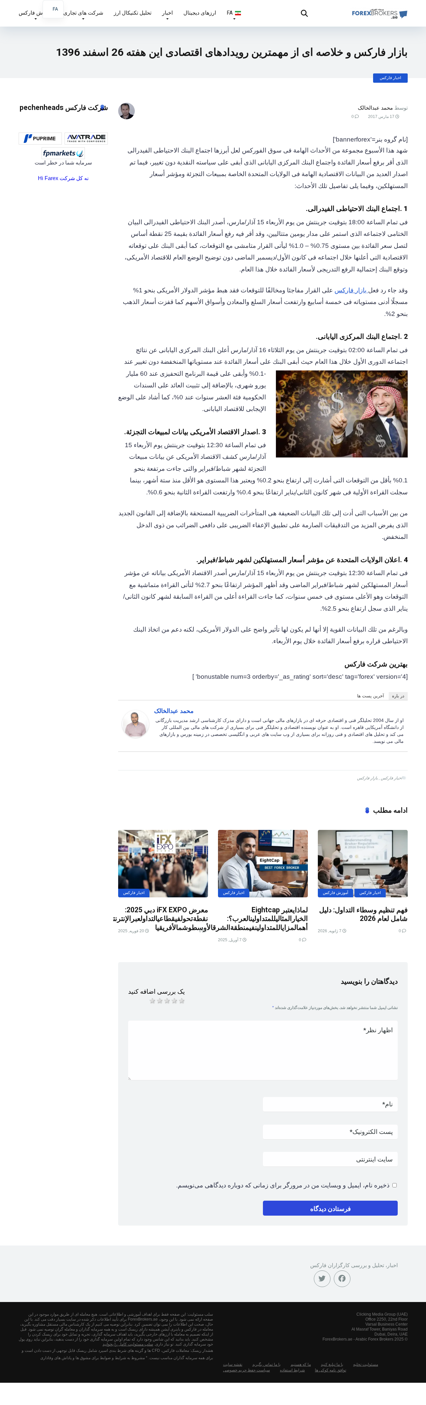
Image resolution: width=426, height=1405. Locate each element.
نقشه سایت (232, 1364)
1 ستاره (151, 1000)
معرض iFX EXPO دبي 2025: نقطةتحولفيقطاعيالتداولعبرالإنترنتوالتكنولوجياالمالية (135, 914)
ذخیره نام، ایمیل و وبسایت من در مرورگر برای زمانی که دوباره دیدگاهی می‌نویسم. (282, 1185)
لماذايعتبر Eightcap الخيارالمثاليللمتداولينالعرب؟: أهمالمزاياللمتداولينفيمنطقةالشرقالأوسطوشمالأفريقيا (231, 919)
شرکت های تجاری (83, 13)
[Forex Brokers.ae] (379, 11)
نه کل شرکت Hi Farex (63, 178)
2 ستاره (159, 1000)
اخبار (167, 13)
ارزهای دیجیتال (199, 13)
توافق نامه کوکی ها (330, 1370)
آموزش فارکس (36, 13)
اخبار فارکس (390, 77)
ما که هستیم (301, 1364)
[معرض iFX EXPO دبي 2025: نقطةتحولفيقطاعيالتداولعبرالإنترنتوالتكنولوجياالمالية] (163, 863)
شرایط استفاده (292, 1370)
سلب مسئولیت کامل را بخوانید (128, 1344)
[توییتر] (322, 1278)
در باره (398, 695)
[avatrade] (86, 138)
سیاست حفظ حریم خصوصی (246, 1370)
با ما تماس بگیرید (266, 1364)
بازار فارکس (351, 290)
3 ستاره (166, 1000)
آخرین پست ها (370, 695)
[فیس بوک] (342, 1278)
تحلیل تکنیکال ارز (132, 13)
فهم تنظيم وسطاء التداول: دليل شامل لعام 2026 (363, 914)
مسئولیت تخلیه (365, 1364)
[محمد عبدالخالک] (135, 735)
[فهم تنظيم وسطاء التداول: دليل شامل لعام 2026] (363, 863)
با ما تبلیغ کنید (332, 1364)
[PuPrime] (40, 138)
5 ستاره (181, 1000)
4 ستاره (173, 1000)
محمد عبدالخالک (375, 108)
